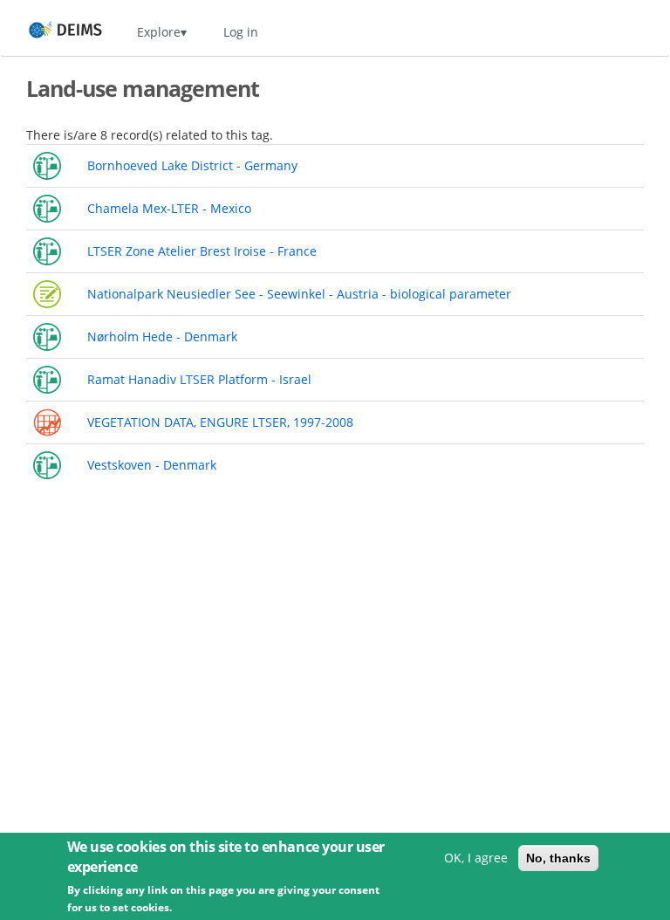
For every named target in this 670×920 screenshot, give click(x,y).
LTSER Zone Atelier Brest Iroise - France (202, 251)
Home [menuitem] (49, 32)
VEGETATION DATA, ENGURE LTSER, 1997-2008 (220, 422)
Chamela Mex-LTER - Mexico (169, 208)
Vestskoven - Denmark (151, 465)
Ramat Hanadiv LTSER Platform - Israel (199, 379)
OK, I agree (476, 857)
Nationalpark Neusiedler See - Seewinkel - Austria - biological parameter (299, 293)
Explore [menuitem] (159, 32)
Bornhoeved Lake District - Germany (192, 165)
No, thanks (558, 858)
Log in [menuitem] (240, 32)
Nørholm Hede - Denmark (162, 336)
